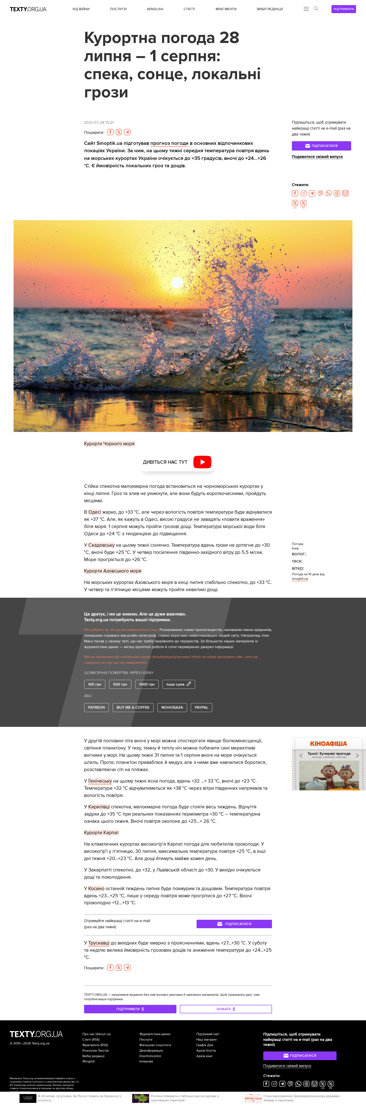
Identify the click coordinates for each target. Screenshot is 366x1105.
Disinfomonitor (150, 1056)
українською (43, 1085)
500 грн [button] (120, 684)
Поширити (94, 132)
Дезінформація (151, 1050)
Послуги (145, 1039)
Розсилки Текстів (95, 1050)
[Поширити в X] (119, 132)
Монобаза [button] (172, 707)
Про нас (88, 1034)
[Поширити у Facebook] (110, 132)
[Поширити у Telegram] (127, 132)
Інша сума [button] (175, 684)
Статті (86, 1039)
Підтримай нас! (207, 1034)
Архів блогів (206, 1050)
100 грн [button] (94, 684)
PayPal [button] (201, 707)
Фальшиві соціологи (155, 1045)
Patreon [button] (96, 707)
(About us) (103, 1034)
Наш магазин (206, 1039)
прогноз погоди (169, 143)
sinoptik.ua (300, 579)
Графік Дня (204, 1045)
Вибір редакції (93, 1056)
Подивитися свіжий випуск (317, 156)
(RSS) (96, 1039)
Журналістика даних (155, 1034)
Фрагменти (91, 1045)
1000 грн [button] (147, 684)
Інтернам (146, 1061)
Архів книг (204, 1056)
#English (88, 1061)
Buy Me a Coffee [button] (133, 707)
